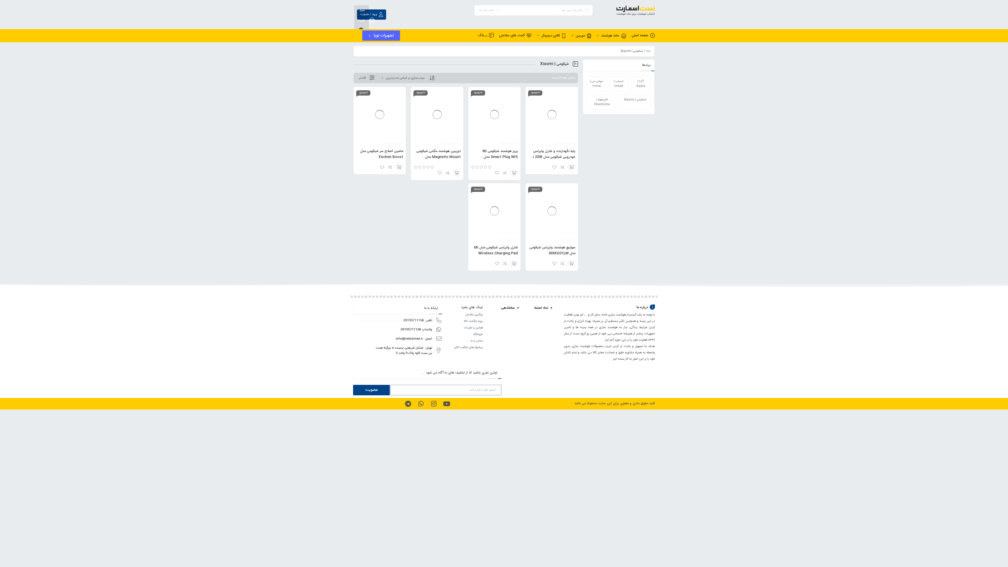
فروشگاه (478, 334)
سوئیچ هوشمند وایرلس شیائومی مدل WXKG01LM (552, 250)
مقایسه (562, 167)
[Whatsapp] (421, 404)
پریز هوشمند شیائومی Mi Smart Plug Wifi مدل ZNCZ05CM (500, 157)
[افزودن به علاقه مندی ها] (554, 167)
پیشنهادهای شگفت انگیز (468, 347)
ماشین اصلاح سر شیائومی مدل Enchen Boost (381, 154)
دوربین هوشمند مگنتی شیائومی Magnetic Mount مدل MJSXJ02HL (438, 157)
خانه (648, 51)
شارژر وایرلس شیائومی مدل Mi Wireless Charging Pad (496, 250)
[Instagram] (433, 404)
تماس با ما (476, 341)
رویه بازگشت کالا (473, 321)
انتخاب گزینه (571, 167)
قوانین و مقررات (473, 328)
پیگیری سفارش (474, 314)
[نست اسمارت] (626, 11)
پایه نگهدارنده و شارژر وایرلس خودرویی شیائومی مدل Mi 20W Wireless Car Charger (552, 157)
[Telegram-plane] (408, 404)
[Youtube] (446, 404)
